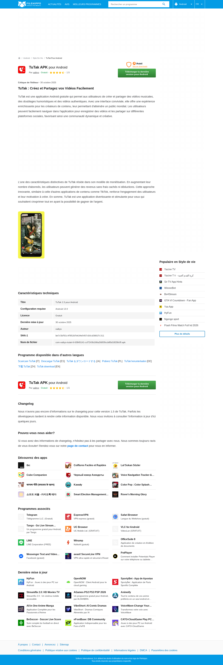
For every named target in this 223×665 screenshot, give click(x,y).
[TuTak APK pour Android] (21, 69)
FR (197, 4)
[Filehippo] (29, 4)
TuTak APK (48, 67)
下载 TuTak (24, 366)
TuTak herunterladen (135, 361)
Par (34, 72)
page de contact (77, 445)
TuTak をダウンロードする (81, 361)
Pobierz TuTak (110, 361)
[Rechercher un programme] (164, 4)
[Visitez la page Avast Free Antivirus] (137, 64)
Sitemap (64, 644)
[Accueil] (19, 58)
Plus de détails (182, 334)
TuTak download (46, 366)
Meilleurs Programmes (87, 4)
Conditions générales (29, 650)
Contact (36, 644)
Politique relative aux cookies (61, 650)
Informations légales (125, 650)
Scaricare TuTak (26, 361)
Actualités (54, 4)
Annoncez (50, 644)
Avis (67, 4)
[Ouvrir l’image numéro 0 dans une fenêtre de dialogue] (31, 234)
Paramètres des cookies (164, 650)
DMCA (143, 650)
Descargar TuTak (50, 361)
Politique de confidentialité (95, 650)
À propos (23, 644)
